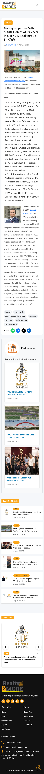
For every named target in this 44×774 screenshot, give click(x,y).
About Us (27, 720)
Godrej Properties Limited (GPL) (15, 316)
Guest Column (6, 720)
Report (4, 725)
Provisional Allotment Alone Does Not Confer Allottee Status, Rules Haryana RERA (20, 660)
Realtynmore (11, 45)
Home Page (27, 712)
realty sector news (11, 324)
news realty (32, 316)
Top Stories (5, 729)
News (3, 712)
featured (8, 312)
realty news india (21, 320)
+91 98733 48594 (13, 743)
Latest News (28, 716)
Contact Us (27, 725)
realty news (8, 320)
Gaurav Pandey (19, 312)
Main (3, 716)
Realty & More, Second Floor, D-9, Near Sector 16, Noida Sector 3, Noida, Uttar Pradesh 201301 (20, 755)
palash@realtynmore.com (16, 747)
